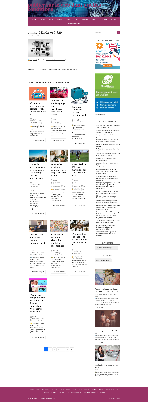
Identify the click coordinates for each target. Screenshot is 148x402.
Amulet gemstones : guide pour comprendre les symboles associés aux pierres (107, 178)
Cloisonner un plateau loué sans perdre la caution (106, 159)
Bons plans (103, 19)
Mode (51, 19)
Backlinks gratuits (100, 114)
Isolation (86, 390)
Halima (34, 119)
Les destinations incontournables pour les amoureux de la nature (107, 192)
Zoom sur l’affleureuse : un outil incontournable (79, 111)
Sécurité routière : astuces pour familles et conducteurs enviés (106, 197)
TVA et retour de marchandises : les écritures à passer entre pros (107, 150)
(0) (41, 122)
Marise (34, 183)
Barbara (55, 250)
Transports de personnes (91, 392)
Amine (34, 316)
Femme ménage (109, 390)
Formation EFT (32, 69)
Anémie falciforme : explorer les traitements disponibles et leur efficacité (106, 234)
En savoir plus (99, 307)
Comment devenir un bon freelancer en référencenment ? (38, 109)
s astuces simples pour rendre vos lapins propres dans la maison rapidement (107, 165)
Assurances (45, 390)
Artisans (113, 19)
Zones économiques (38, 189)
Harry (75, 249)
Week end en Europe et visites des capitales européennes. (58, 240)
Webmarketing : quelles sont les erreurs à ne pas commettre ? (79, 239)
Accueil (34, 19)
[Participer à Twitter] (46, 78)
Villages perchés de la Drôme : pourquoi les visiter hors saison (106, 136)
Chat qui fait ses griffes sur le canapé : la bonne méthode (108, 126)
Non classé (46, 392)
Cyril (54, 119)
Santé (76, 19)
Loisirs (74, 390)
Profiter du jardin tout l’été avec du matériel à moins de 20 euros (107, 140)
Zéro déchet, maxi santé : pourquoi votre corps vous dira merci (58, 170)
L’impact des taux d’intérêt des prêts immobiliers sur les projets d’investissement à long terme (107, 291)
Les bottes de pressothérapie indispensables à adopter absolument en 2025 (105, 227)
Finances (85, 19)
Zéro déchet (56, 186)
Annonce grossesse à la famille (106, 331)
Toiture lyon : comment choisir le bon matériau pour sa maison (108, 154)
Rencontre (61, 392)
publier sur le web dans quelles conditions (64, 7)
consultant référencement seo (55, 60)
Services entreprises (74, 24)
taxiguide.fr (33, 60)
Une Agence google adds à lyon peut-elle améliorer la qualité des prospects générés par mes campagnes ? (108, 185)
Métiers (100, 390)
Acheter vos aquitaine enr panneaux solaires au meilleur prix (107, 131)
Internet (68, 19)
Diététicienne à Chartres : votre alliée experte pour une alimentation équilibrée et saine (108, 207)
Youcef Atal (76, 186)
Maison (94, 19)
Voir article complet (38, 140)
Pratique (42, 19)
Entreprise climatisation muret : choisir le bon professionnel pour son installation (107, 171)
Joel (33, 250)
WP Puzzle (117, 398)
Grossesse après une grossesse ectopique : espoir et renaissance (106, 201)
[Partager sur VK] (33, 78)
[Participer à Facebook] (29, 78)
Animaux (31, 390)
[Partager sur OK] (38, 78)
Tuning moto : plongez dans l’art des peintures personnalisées (108, 221)
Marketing (76, 253)
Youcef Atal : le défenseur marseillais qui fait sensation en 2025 (79, 170)
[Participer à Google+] (42, 78)
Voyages (59, 19)
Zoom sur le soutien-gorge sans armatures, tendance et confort (58, 107)
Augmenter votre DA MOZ (69, 69)
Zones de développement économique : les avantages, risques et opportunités (38, 171)
